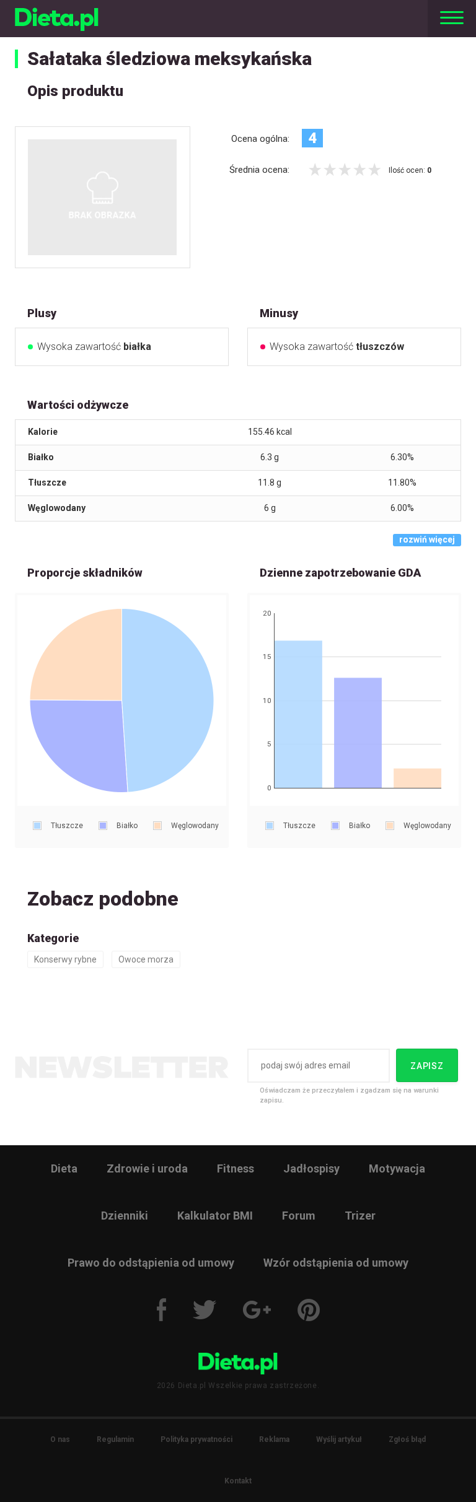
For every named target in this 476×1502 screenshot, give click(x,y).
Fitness (235, 1168)
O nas (60, 1439)
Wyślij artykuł (339, 1439)
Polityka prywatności (196, 1439)
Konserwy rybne (65, 959)
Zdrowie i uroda (147, 1168)
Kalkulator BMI (215, 1215)
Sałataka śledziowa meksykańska (169, 58)
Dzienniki (124, 1215)
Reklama (274, 1439)
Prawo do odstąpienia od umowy (151, 1262)
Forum (298, 1215)
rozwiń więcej (427, 539)
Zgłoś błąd (407, 1439)
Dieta (64, 1168)
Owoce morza (146, 959)
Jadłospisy (311, 1168)
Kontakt (238, 1481)
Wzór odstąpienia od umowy (335, 1262)
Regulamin (115, 1439)
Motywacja (397, 1168)
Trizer (360, 1215)
